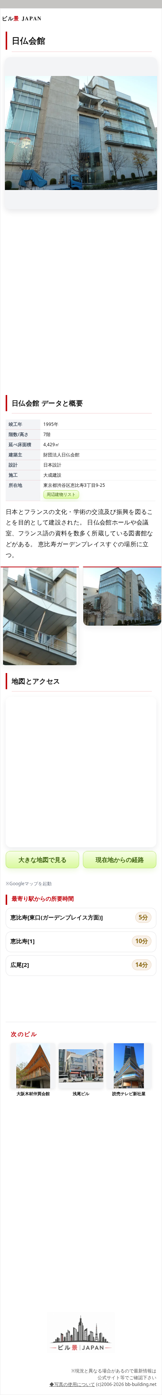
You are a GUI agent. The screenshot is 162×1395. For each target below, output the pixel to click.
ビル (22, 18)
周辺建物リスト (61, 494)
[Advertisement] (81, 307)
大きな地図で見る (42, 860)
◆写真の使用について (72, 1384)
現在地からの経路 (120, 860)
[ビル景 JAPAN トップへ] (81, 1332)
